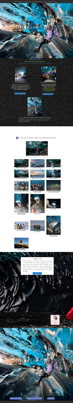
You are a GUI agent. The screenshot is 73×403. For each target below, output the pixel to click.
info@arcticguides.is (24, 121)
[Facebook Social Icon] (17, 138)
